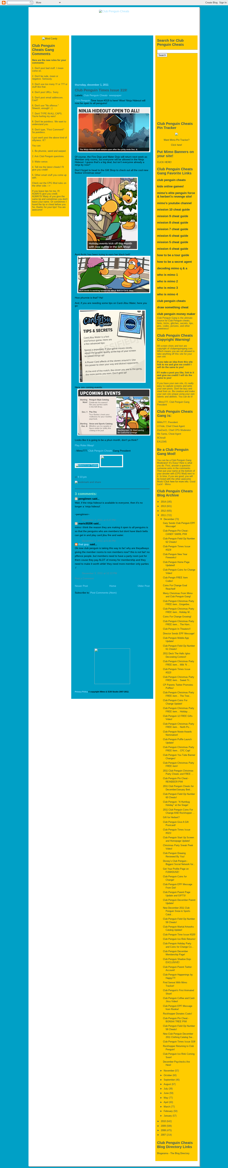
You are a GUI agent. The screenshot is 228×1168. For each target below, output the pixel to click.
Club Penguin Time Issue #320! (179, 934)
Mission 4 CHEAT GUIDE (172, 248)
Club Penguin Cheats (96, 95)
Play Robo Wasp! (84, 445)
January (168, 1115)
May (166, 1097)
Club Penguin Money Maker (176, 314)
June (166, 1093)
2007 (164, 1134)
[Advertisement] (114, 24)
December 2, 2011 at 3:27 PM (99, 520)
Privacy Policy (81, 692)
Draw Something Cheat (172, 307)
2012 (164, 510)
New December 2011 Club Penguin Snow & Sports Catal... (176, 911)
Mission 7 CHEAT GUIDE (172, 229)
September (170, 1079)
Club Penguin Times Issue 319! (101, 90)
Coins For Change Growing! (177, 616)
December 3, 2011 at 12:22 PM (99, 573)
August (168, 1084)
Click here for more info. (176, 481)
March (167, 1106)
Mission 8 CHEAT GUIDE (172, 222)
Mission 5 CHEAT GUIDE (172, 242)
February (168, 1111)
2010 (164, 1121)
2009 (164, 1126)
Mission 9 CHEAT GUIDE (172, 216)
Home (112, 586)
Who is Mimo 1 (167, 274)
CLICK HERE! (164, 162)
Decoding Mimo (168, 268)
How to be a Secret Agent (174, 261)
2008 (164, 1130)
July (166, 1088)
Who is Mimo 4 (167, 294)
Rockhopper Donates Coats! (177, 1013)
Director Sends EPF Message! (179, 633)
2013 (164, 506)
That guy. (83, 544)
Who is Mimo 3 (167, 287)
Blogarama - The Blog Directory (173, 1153)
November (169, 1070)
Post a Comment (84, 578)
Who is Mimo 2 (167, 281)
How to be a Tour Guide (173, 255)
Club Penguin (82, 100)
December (169, 519)
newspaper (115, 95)
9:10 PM (82, 477)
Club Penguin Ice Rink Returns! (179, 939)
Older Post (144, 586)
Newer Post (81, 586)
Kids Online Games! (170, 186)
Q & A (183, 268)
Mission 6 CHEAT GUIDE (172, 235)
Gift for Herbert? (171, 817)
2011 (164, 515)
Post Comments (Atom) (103, 592)
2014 (164, 501)
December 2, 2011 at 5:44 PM (99, 541)
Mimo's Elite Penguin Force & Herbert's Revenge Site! (176, 194)
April (166, 1102)
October (168, 1075)
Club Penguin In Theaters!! (177, 629)
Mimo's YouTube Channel (174, 203)
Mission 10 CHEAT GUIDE (173, 209)
